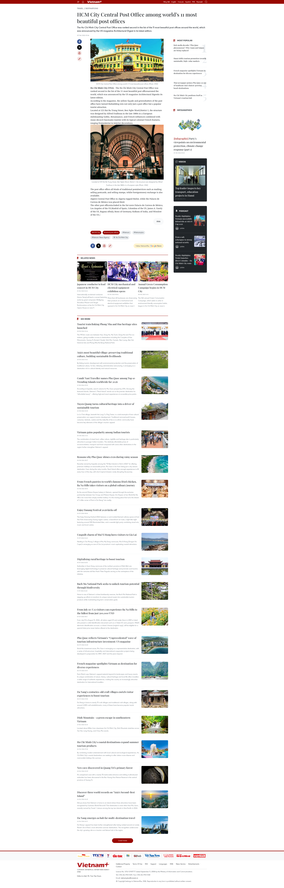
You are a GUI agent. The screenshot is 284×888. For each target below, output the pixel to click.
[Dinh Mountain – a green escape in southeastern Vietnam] (154, 725)
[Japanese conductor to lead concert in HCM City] (92, 271)
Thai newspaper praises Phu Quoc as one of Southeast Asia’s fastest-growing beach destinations (190, 85)
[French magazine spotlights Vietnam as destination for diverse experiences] (154, 670)
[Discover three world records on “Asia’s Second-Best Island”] (154, 799)
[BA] (199, 855)
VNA (171, 864)
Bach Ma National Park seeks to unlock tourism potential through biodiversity (108, 585)
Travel (80, 8)
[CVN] (168, 855)
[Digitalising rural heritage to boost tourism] (154, 566)
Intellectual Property (123, 864)
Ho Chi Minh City (122, 237)
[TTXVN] (98, 855)
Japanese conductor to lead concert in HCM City (91, 286)
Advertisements (193, 864)
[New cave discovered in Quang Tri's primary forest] (154, 775)
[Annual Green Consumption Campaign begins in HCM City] (153, 271)
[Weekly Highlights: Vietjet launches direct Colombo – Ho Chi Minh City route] (199, 259)
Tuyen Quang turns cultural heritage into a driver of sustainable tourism (105, 405)
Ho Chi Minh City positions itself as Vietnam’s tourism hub (188, 96)
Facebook (79, 41)
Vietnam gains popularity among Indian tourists (103, 432)
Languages (163, 864)
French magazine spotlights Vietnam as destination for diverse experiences (107, 665)
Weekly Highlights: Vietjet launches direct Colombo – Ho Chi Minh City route (183, 259)
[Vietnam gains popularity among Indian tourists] (154, 439)
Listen (182, 228)
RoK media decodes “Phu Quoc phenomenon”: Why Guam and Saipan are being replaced (189, 48)
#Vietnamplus (139, 232)
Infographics (184, 110)
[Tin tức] (117, 855)
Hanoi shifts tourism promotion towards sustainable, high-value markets (190, 59)
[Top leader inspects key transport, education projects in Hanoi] (190, 175)
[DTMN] (183, 855)
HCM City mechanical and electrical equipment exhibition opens (121, 288)
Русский (199, 2)
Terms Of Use (137, 864)
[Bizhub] (137, 855)
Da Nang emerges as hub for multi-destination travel (106, 818)
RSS (146, 864)
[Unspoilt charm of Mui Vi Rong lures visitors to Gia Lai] (154, 542)
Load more (122, 840)
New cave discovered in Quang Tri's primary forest (105, 767)
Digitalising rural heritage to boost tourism (101, 559)
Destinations (91, 8)
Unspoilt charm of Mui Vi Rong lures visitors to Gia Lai (107, 534)
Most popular (184, 40)
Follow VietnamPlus (142, 246)
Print (79, 53)
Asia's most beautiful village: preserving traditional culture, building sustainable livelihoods (105, 354)
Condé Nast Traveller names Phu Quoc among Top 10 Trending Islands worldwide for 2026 (106, 380)
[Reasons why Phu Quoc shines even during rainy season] (154, 464)
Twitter (79, 47)
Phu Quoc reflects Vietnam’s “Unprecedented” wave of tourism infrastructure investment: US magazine (106, 639)
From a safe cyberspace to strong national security (183, 240)
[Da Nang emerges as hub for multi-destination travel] (154, 825)
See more (85, 319)
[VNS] (152, 855)
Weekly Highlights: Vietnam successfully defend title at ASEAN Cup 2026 (183, 220)
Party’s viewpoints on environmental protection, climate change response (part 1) (190, 144)
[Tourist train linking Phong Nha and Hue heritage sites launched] (154, 331)
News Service (180, 864)
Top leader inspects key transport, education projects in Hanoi (188, 191)
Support (153, 864)
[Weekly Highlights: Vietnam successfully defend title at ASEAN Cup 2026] (199, 220)
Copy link (79, 59)
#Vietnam (126, 232)
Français (181, 2)
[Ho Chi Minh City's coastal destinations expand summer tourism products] (154, 749)
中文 (193, 2)
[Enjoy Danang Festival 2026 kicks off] (154, 517)
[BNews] (128, 855)
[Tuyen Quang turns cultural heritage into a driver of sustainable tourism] (154, 411)
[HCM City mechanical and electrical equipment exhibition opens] (123, 271)
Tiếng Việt (166, 2)
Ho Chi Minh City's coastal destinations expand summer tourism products (108, 743)
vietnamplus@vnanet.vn (129, 878)
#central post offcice (111, 232)
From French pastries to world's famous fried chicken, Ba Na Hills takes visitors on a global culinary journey (107, 483)
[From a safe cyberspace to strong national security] (199, 241)
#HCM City (96, 232)
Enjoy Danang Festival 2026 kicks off (97, 510)
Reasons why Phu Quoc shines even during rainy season (107, 457)
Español (188, 2)
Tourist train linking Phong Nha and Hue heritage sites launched (107, 325)
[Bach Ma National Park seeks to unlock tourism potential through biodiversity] (154, 591)
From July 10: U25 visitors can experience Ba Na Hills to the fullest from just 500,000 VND (107, 611)
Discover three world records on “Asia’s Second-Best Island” (106, 794)
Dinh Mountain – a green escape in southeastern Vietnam (103, 719)
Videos (182, 161)
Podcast (183, 211)
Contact (119, 866)
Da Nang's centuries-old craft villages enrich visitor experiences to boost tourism (105, 693)
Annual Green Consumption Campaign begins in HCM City (153, 288)
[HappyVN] (84, 855)
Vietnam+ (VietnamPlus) (94, 2)
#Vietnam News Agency (100, 237)
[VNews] (108, 855)
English (173, 2)
